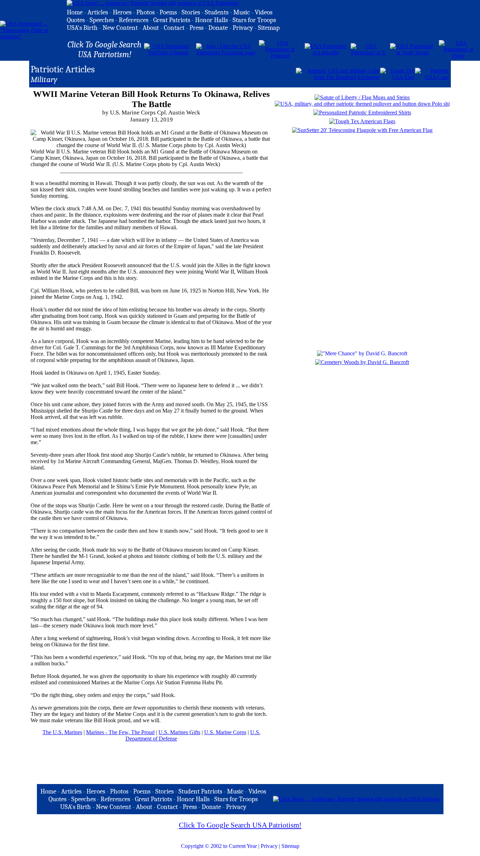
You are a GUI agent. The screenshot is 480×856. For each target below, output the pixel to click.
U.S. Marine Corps (225, 732)
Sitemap (290, 846)
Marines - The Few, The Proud (120, 732)
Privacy (269, 846)
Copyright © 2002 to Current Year (219, 846)
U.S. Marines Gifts (179, 732)
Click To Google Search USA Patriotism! (240, 825)
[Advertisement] (213, 73)
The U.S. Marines (62, 732)
